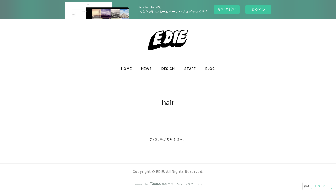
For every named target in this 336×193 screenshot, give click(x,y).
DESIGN (168, 69)
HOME (126, 69)
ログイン (258, 9)
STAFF (190, 69)
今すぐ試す (227, 9)
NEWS (146, 69)
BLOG (210, 69)
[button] (126, 69)
